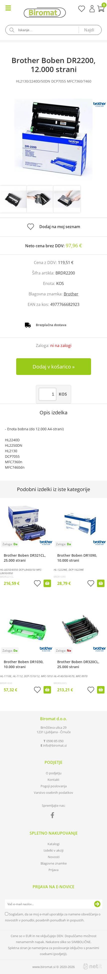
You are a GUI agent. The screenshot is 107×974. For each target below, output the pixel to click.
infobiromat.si (55, 745)
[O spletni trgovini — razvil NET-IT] (92, 967)
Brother (71, 294)
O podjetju (53, 773)
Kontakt (53, 779)
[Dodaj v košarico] (47, 583)
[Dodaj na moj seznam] (37, 584)
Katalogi (53, 844)
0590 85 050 (54, 741)
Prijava (92, 8)
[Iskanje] (90, 29)
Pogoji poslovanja (54, 786)
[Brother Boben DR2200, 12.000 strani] (53, 139)
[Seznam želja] (81, 10)
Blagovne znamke (54, 863)
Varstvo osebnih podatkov (53, 792)
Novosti (53, 857)
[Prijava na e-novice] (97, 904)
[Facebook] (54, 816)
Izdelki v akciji (53, 850)
